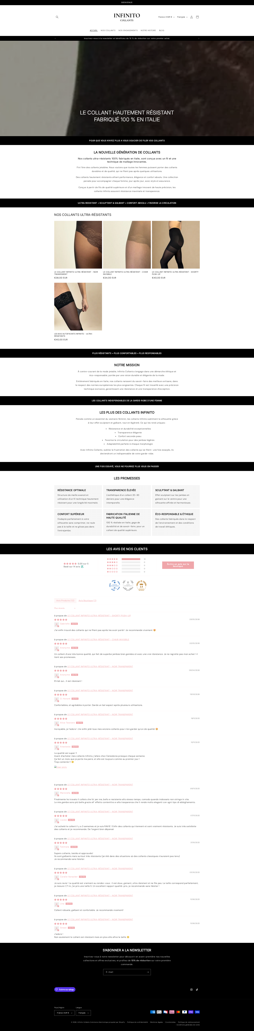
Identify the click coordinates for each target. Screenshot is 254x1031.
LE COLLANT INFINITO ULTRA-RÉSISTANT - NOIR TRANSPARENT (76, 273)
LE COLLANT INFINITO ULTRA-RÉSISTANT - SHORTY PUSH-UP (175, 273)
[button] (57, 17)
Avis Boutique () (87, 600)
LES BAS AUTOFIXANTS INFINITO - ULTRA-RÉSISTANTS (73, 335)
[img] (76, 563)
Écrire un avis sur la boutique (178, 565)
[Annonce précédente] (55, 38)
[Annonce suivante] (199, 38)
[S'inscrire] (148, 984)
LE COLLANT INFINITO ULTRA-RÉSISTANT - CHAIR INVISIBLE (125, 273)
